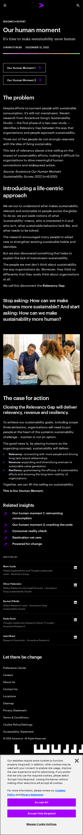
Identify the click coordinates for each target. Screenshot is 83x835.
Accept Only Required (42, 813)
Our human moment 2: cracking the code (42, 524)
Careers (8, 675)
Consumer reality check (29, 531)
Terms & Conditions (16, 717)
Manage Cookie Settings (41, 824)
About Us (9, 682)
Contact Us (10, 689)
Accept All (41, 802)
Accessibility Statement (18, 731)
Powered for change (27, 543)
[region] (41, 795)
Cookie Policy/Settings (17, 724)
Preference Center (14, 668)
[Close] (77, 761)
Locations (9, 696)
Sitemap (8, 703)
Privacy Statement (15, 710)
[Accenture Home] (41, 5)
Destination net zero (27, 537)
